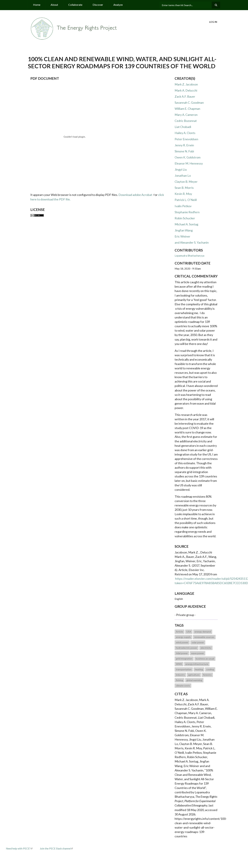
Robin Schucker (185, 218)
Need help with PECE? (18, 848)
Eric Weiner (182, 236)
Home (36, 4)
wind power (182, 642)
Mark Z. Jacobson (186, 84)
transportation (183, 669)
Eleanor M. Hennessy (189, 163)
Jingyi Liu (181, 169)
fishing (179, 680)
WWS (179, 664)
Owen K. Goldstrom (187, 157)
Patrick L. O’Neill (186, 200)
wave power (197, 653)
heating (199, 669)
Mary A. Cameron (186, 114)
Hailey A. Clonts (185, 133)
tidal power (182, 653)
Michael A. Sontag (186, 224)
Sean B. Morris (184, 187)
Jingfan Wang (184, 230)
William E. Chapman (187, 108)
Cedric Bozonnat (186, 121)
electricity (206, 647)
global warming (194, 680)
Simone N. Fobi (184, 151)
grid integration (184, 658)
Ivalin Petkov (183, 206)
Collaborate (75, 4)
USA (188, 631)
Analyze (118, 4)
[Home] (74, 28)
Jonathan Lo (183, 175)
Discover (98, 4)
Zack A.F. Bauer (185, 96)
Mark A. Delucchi (186, 90)
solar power (198, 642)
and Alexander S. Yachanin (192, 242)
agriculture (194, 674)
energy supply (183, 637)
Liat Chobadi (183, 127)
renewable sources (204, 637)
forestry (207, 674)
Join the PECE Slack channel (55, 848)
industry (180, 674)
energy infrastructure (196, 664)
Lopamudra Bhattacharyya (189, 255)
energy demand (203, 631)
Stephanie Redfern (187, 212)
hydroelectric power (186, 647)
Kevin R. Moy (183, 194)
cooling (210, 669)
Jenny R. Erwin (184, 145)
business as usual (205, 658)
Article (179, 631)
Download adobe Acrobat (135, 195)
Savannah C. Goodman (189, 102)
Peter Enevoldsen (186, 139)
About (54, 4)
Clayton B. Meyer (186, 181)
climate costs (183, 685)
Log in (213, 21)
